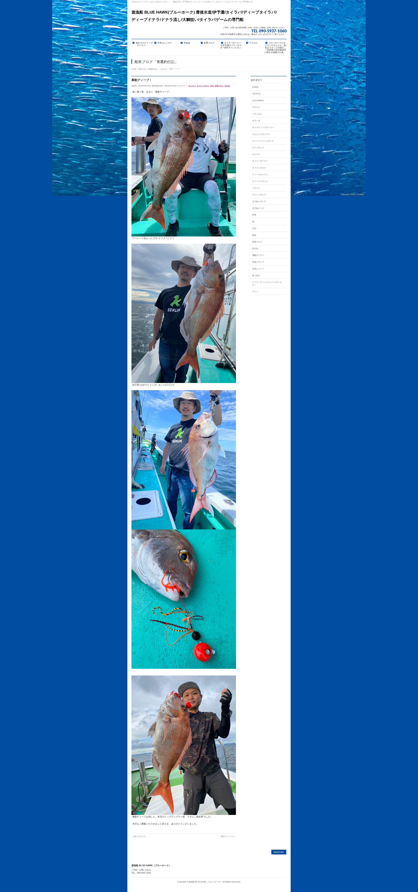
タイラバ (192, 86)
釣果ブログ (219, 86)
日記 (212, 86)
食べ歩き (256, 275)
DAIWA (255, 87)
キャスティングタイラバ (263, 127)
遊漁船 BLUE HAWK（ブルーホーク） (205, 882)
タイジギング (258, 147)
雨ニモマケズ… (139, 836)
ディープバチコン (260, 181)
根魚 (254, 235)
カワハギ (256, 121)
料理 (254, 215)
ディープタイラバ (260, 174)
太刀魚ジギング (259, 201)
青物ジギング (258, 262)
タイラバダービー (260, 161)
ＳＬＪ (255, 291)
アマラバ (256, 107)
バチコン (256, 188)
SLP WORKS (258, 100)
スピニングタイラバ (261, 134)
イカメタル (257, 114)
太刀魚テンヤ (258, 208)
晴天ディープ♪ (228, 836)
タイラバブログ (203, 86)
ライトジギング (259, 195)
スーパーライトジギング (263, 141)
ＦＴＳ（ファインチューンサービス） (267, 283)
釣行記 (227, 86)
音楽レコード (258, 269)
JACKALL (256, 94)
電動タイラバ (258, 255)
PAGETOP (279, 852)
